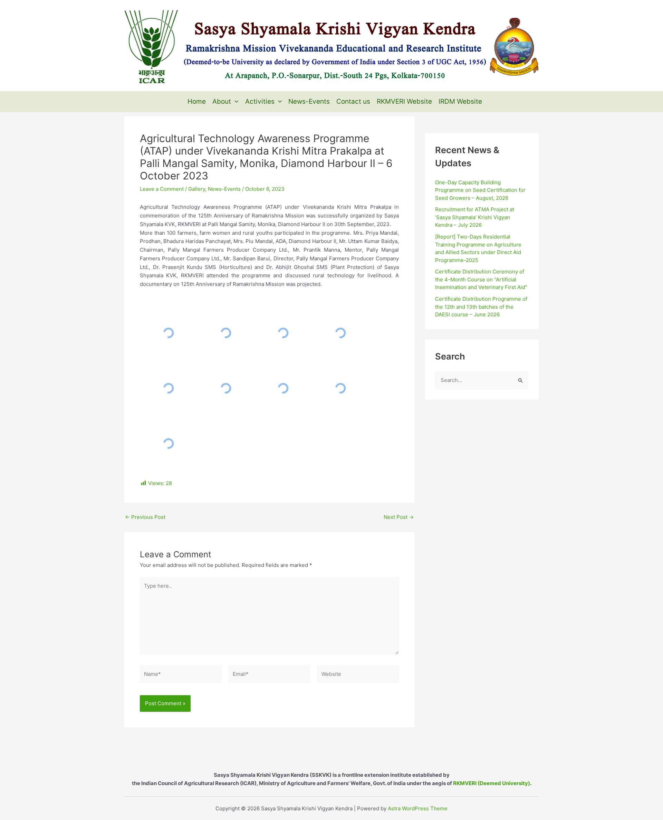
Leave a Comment (162, 189)
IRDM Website (460, 101)
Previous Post (145, 517)
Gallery (196, 189)
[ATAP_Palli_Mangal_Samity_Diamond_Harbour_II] (168, 333)
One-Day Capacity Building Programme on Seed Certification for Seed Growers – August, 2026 (480, 190)
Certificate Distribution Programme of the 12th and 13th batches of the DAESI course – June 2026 (481, 307)
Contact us (353, 101)
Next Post (399, 517)
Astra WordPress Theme (418, 808)
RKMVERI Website (404, 101)
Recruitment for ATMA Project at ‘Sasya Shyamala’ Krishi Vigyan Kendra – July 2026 (474, 217)
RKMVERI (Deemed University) (491, 783)
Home (197, 101)
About (221, 101)
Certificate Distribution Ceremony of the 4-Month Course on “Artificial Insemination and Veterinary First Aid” (481, 279)
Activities (260, 101)
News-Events (309, 101)
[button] (234, 101)
